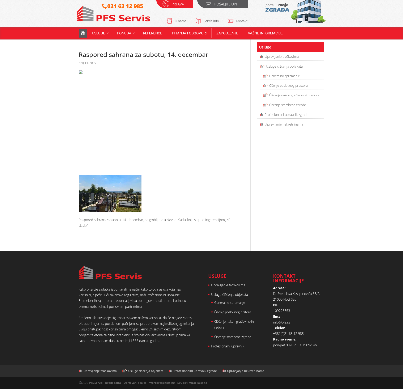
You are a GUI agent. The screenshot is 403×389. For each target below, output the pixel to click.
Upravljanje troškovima (282, 56)
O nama (181, 21)
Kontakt (241, 21)
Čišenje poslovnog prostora (288, 85)
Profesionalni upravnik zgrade (287, 114)
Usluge (98, 33)
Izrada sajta (113, 383)
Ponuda (124, 33)
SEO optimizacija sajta (192, 383)
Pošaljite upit (226, 5)
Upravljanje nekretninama (284, 124)
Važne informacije (265, 33)
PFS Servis (95, 383)
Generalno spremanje (284, 75)
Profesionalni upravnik (227, 346)
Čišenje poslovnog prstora (232, 312)
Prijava (178, 5)
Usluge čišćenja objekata (284, 66)
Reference (152, 33)
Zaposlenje (227, 33)
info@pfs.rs (281, 322)
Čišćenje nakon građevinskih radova (294, 95)
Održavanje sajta (135, 383)
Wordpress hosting (162, 383)
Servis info (211, 21)
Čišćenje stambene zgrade (287, 105)
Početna (83, 33)
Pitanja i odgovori (189, 33)
